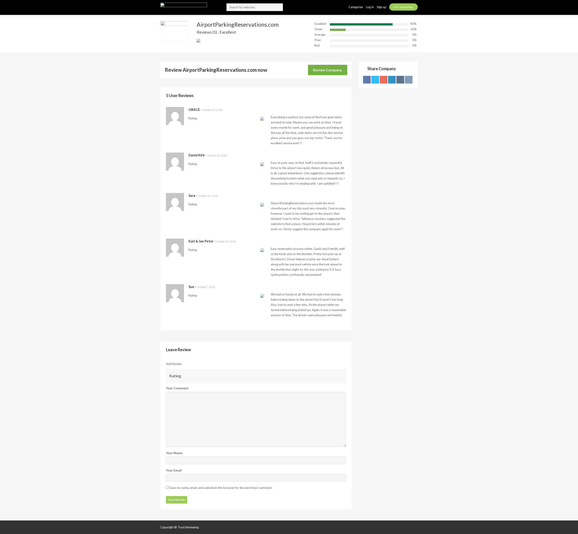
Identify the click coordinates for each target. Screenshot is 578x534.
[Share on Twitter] (375, 80)
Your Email (174, 470)
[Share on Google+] (383, 80)
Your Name (174, 453)
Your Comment (177, 388)
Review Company (327, 70)
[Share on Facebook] (367, 80)
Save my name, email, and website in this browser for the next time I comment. (221, 488)
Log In (370, 7)
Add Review (174, 364)
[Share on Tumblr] (400, 80)
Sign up (382, 7)
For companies (403, 7)
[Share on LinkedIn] (392, 80)
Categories (356, 7)
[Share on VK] (409, 80)
